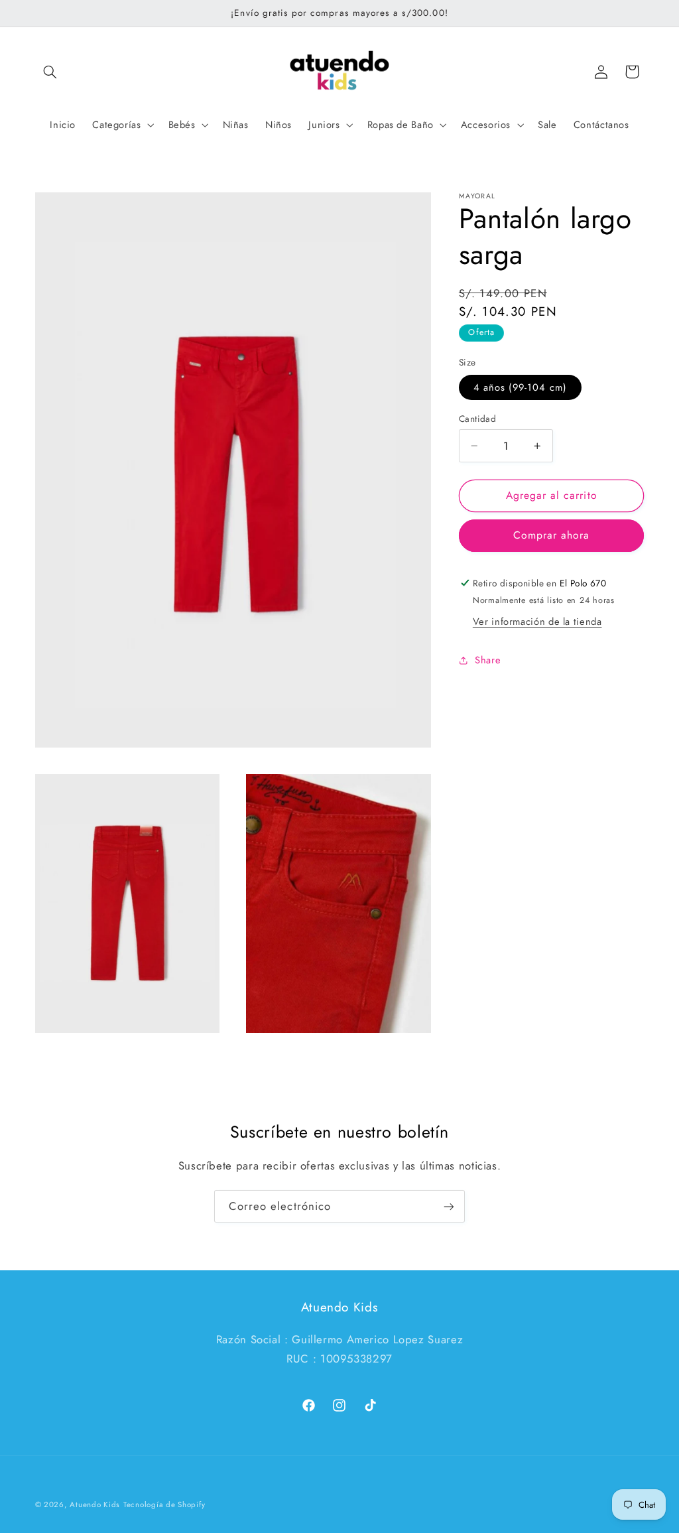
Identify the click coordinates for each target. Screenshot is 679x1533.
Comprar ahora (551, 535)
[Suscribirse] (449, 1206)
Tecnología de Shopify (164, 1504)
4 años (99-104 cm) (520, 387)
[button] (50, 71)
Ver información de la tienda (537, 621)
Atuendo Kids (95, 1504)
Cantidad (477, 418)
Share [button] (488, 660)
